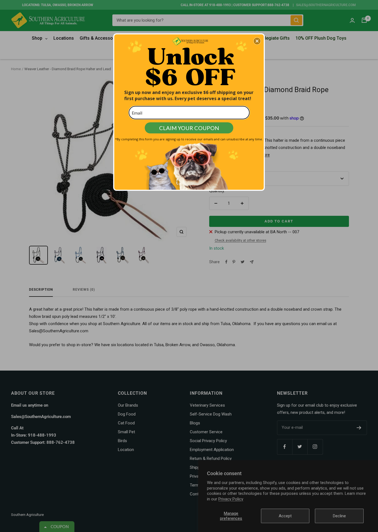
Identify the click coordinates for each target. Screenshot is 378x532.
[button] (257, 41)
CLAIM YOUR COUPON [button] (189, 128)
